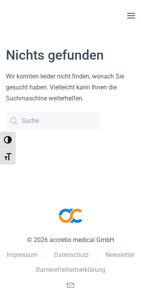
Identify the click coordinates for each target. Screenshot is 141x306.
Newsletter (119, 255)
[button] (131, 15)
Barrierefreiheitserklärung (70, 269)
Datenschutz (71, 255)
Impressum (22, 255)
